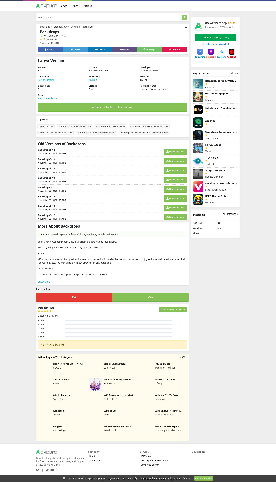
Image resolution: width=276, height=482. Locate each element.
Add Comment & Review (173, 309)
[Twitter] (37, 469)
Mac (220, 228)
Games (63, 5)
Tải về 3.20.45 (215, 37)
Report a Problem (47, 98)
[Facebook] (42, 469)
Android (75, 26)
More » (183, 357)
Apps (75, 5)
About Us (93, 456)
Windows (198, 228)
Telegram (200, 57)
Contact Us (94, 460)
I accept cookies (203, 478)
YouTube (231, 57)
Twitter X (222, 57)
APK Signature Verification (155, 460)
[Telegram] (46, 469)
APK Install (146, 456)
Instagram (210, 57)
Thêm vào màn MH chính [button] (218, 44)
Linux (196, 233)
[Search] (184, 17)
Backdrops (88, 26)
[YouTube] (51, 469)
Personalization (61, 26)
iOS (219, 222)
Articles (88, 5)
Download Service (150, 464)
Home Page (44, 26)
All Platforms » (230, 213)
